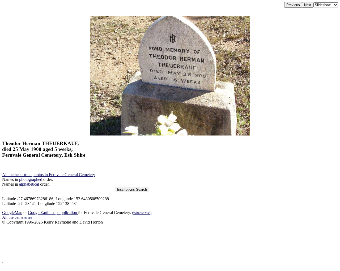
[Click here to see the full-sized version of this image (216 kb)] (170, 134)
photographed (30, 179)
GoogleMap (12, 212)
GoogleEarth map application (53, 212)
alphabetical (29, 184)
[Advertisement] (161, 243)
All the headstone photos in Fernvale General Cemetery (48, 174)
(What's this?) (141, 213)
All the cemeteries (17, 217)
